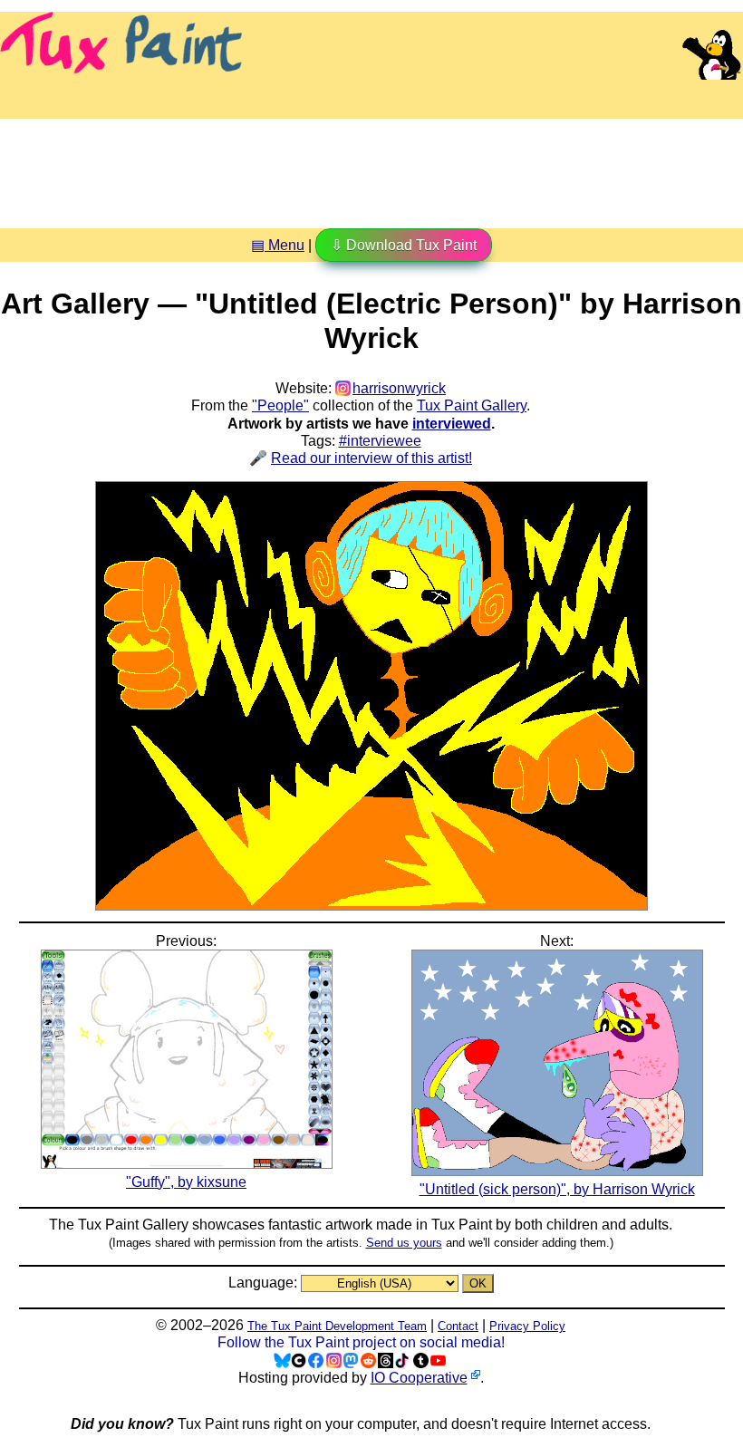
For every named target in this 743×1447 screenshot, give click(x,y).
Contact (458, 1326)
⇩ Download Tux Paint (404, 245)
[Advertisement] (371, 166)
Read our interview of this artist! (371, 458)
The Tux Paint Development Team (337, 1326)
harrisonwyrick (399, 388)
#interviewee (380, 441)
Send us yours (404, 1242)
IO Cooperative (419, 1377)
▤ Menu (277, 245)
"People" (280, 405)
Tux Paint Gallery (471, 405)
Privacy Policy (527, 1326)
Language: (264, 1282)
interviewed (451, 423)
